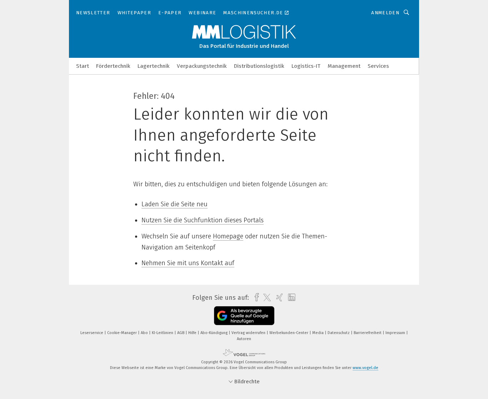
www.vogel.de (365, 367)
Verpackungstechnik (202, 66)
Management (344, 66)
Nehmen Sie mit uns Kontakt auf (187, 263)
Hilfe (193, 332)
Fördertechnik (113, 66)
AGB (181, 332)
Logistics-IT (306, 66)
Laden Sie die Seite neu (174, 204)
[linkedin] (290, 297)
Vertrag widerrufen (249, 332)
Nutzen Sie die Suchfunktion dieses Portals (202, 220)
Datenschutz (339, 332)
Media (318, 332)
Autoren (244, 339)
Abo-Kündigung (214, 332)
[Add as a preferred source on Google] (244, 315)
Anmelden (385, 13)
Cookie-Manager (122, 332)
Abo (145, 332)
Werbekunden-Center (289, 332)
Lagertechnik (154, 66)
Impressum (395, 332)
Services (378, 66)
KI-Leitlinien (163, 332)
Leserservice (92, 332)
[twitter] (265, 298)
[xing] (278, 297)
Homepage (228, 236)
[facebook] (255, 297)
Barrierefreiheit (368, 332)
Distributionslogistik (259, 66)
